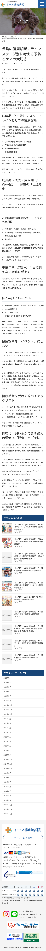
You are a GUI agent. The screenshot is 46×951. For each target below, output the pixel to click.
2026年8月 (7, 678)
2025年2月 (7, 750)
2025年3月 (7, 746)
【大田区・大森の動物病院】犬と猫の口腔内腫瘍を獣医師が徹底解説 (28, 569)
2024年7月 (7, 782)
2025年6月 (7, 732)
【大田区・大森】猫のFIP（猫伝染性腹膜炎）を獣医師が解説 (29, 598)
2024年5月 (7, 791)
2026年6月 (7, 687)
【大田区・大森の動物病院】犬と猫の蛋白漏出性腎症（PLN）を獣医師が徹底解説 (28, 585)
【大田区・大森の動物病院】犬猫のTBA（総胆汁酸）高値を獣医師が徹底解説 (28, 541)
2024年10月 (7, 768)
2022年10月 (7, 814)
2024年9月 (7, 773)
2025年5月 (7, 737)
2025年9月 (7, 719)
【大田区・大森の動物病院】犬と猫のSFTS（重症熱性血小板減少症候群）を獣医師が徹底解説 (28, 628)
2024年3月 (7, 800)
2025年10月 (7, 714)
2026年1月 (7, 701)
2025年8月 (7, 723)
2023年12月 (7, 805)
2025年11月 (7, 710)
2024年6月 (7, 787)
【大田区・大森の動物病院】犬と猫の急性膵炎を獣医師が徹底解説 (28, 612)
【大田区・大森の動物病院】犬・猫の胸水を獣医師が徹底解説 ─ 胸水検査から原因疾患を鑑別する (29, 556)
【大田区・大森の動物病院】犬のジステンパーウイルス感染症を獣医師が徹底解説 (28, 527)
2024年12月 (7, 759)
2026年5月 (7, 691)
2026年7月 (7, 682)
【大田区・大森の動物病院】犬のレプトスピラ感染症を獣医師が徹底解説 (28, 643)
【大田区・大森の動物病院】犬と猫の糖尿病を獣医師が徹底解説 (28, 656)
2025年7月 (7, 728)
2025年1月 (7, 755)
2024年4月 (7, 796)
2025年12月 (7, 705)
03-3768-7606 (14, 847)
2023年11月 (7, 809)
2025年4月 (7, 741)
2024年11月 (7, 764)
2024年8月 (7, 777)
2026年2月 (7, 696)
